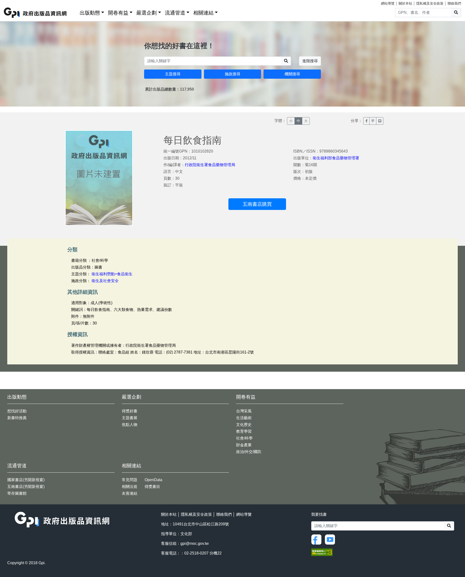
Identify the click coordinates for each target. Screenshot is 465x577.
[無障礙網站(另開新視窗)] (322, 552)
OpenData (153, 480)
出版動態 (90, 12)
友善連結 (129, 493)
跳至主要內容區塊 (13, 2)
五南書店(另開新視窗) (26, 487)
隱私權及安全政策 (429, 3)
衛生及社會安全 (105, 281)
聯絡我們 (454, 3)
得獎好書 (129, 411)
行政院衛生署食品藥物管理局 (210, 165)
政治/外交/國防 (248, 452)
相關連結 (203, 12)
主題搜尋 (172, 74)
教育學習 (244, 431)
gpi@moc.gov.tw (194, 543)
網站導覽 (388, 3)
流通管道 (175, 12)
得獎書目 (152, 487)
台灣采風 (244, 411)
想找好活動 (17, 411)
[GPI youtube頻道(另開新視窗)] (331, 539)
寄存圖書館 (17, 493)
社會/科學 (244, 438)
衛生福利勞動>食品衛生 (112, 274)
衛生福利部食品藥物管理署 (336, 158)
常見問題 (129, 480)
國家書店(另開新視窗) (26, 480)
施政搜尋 (232, 74)
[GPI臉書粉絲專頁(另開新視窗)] (317, 539)
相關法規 (129, 487)
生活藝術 (244, 418)
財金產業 (244, 445)
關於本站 (405, 3)
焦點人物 (129, 425)
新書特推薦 (17, 418)
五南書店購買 (257, 204)
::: (74, 12)
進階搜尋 (310, 61)
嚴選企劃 (146, 12)
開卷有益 (118, 12)
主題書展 (129, 418)
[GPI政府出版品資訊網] (35, 12)
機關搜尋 (292, 74)
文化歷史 (244, 425)
